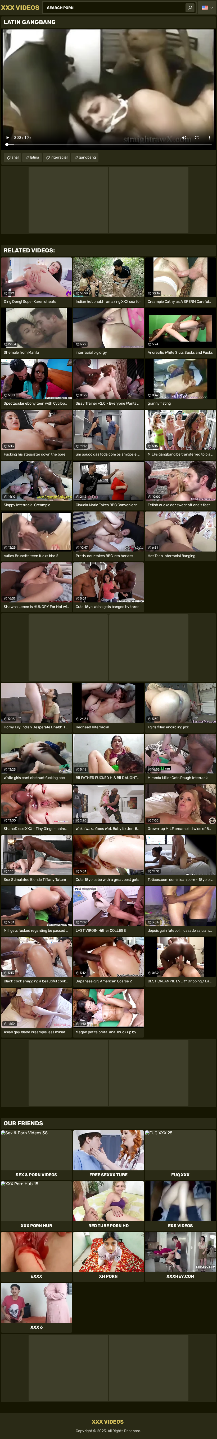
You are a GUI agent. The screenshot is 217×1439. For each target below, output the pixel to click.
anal (15, 157)
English (207, 7)
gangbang (87, 157)
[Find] (190, 7)
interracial (59, 157)
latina (34, 157)
